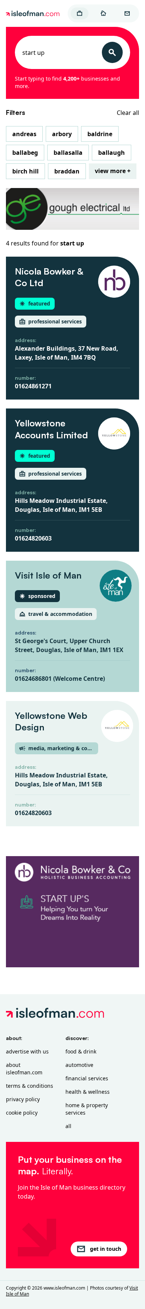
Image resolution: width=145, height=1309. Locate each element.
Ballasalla (68, 152)
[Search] (112, 52)
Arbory (62, 134)
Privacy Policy (23, 1099)
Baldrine (99, 134)
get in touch (105, 1248)
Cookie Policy (22, 1112)
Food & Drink (80, 1051)
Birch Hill (25, 171)
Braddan (67, 171)
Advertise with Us (27, 1051)
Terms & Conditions (29, 1085)
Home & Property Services (86, 1109)
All (68, 1126)
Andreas (24, 134)
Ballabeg (25, 152)
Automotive (79, 1064)
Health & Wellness (87, 1091)
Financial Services (86, 1078)
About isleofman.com (24, 1068)
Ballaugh (111, 152)
